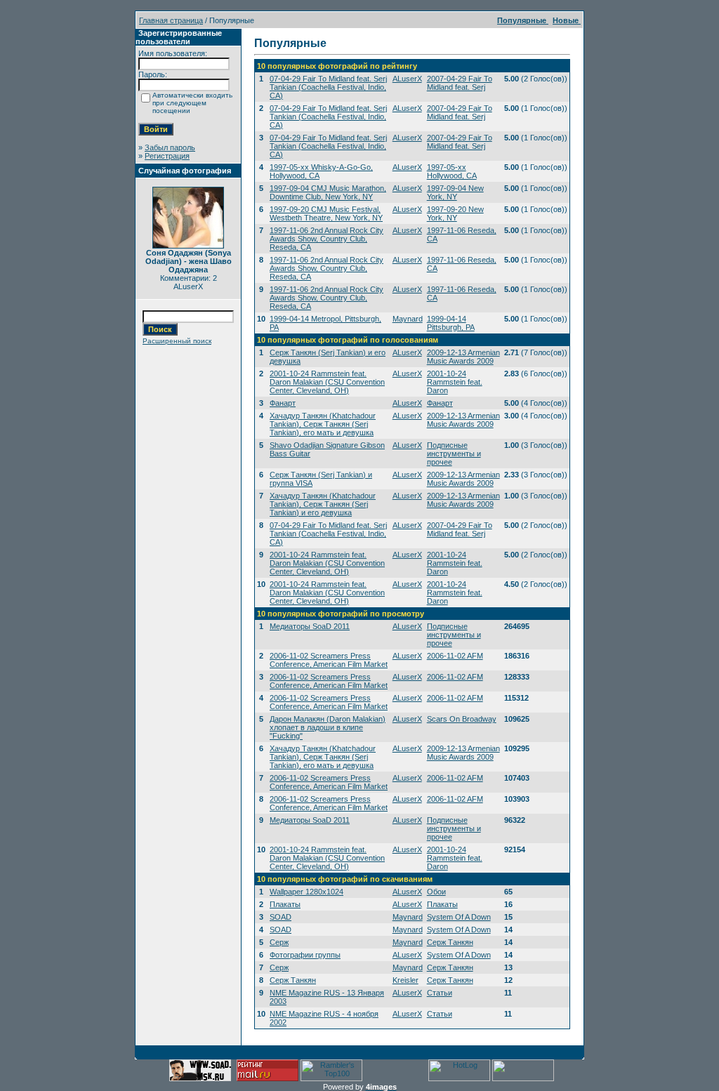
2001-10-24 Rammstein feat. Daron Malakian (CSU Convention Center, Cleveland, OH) (327, 382)
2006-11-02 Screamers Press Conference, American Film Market (329, 660)
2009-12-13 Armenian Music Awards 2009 (463, 356)
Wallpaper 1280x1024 (306, 891)
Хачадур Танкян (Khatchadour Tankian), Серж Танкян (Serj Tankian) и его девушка (323, 504)
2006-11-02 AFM (455, 656)
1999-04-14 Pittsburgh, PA (451, 323)
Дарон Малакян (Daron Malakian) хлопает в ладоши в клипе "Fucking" (327, 727)
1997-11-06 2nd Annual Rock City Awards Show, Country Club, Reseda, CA (326, 238)
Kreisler (405, 980)
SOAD (280, 917)
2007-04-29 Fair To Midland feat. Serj (459, 82)
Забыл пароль (170, 147)
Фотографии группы (305, 955)
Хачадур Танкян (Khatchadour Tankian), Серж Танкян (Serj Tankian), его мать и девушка (323, 424)
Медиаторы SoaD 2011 (310, 626)
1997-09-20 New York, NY (455, 213)
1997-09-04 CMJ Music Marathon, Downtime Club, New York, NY (328, 192)
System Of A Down (459, 917)
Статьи (439, 992)
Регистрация (167, 156)
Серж (279, 942)
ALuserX (407, 78)
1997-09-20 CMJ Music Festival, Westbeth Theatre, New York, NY (326, 213)
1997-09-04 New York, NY (455, 192)
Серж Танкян (450, 942)
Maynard (408, 319)
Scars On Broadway (461, 719)
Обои (436, 891)
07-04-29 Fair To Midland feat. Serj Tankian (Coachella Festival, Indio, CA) (328, 87)
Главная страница (171, 20)
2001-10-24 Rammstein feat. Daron (454, 382)
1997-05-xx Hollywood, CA (452, 171)
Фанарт (283, 403)
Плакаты (285, 904)
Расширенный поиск (177, 341)
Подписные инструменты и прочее (454, 453)
